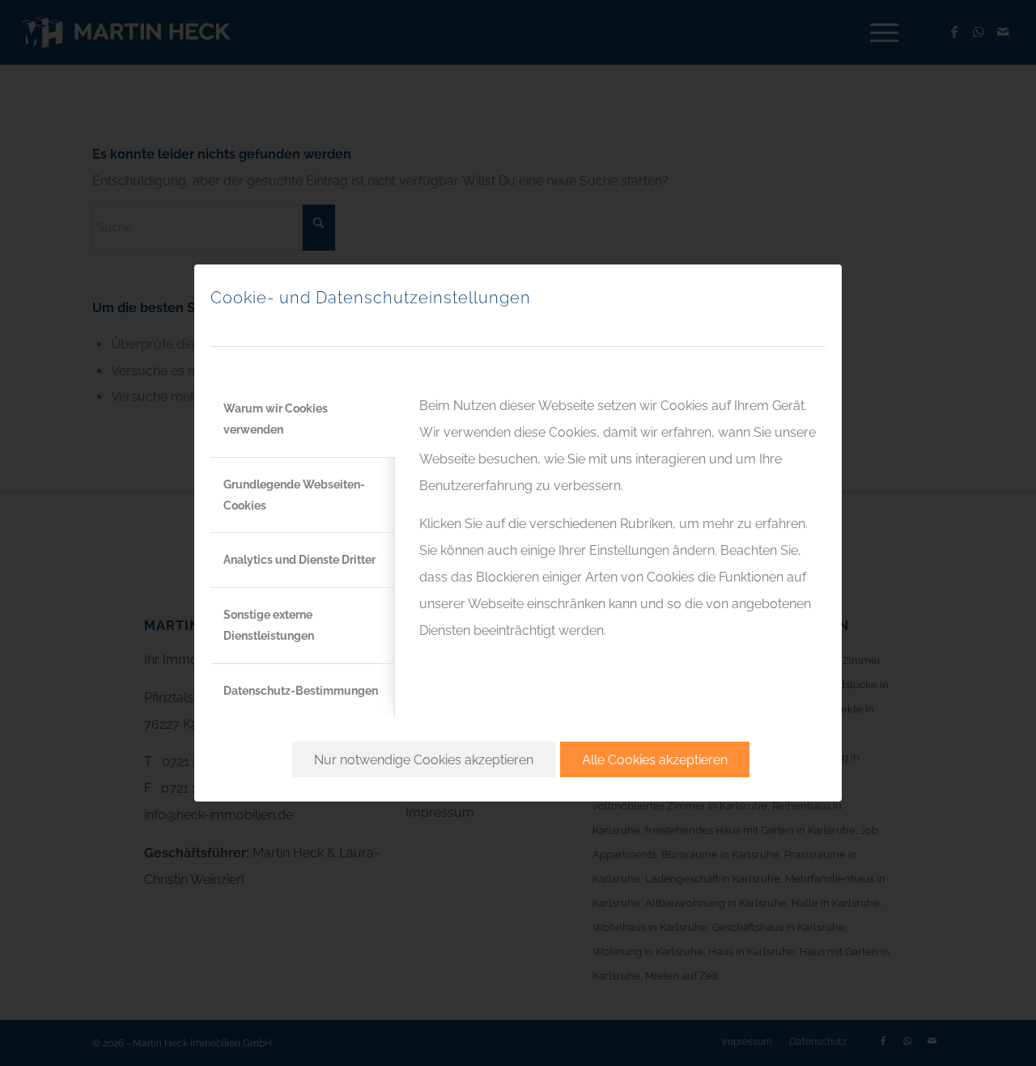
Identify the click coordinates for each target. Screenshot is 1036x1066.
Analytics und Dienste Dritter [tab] (299, 559)
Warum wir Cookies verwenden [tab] (275, 419)
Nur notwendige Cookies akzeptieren (423, 760)
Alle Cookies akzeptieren (655, 760)
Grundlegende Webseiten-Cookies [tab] (294, 495)
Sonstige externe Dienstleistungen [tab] (268, 625)
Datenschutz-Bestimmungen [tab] (300, 690)
